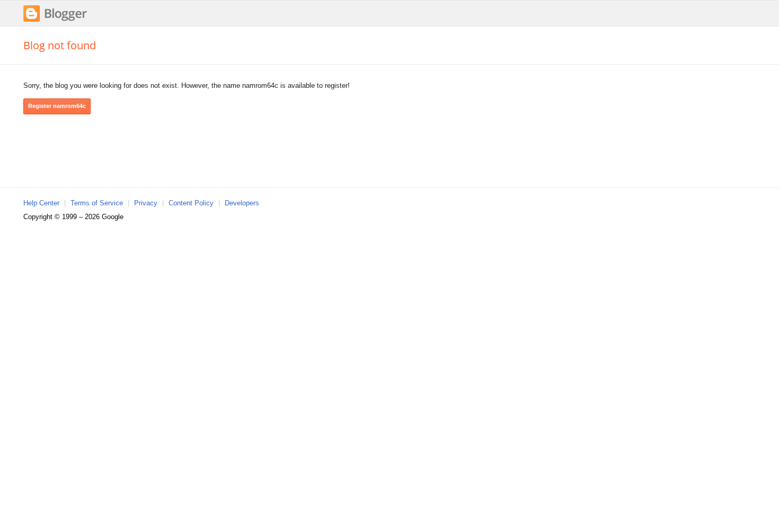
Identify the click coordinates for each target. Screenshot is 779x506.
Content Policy (191, 203)
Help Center (41, 203)
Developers (242, 203)
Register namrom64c (57, 106)
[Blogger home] (55, 20)
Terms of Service (96, 203)
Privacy (145, 203)
